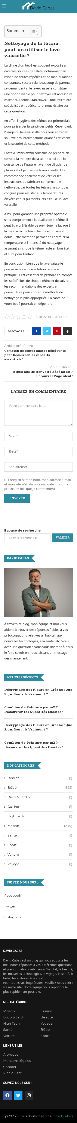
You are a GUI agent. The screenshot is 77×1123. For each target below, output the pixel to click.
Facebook (12, 895)
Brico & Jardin (39, 797)
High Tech (39, 816)
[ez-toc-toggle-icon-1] (32, 31)
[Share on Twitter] (47, 331)
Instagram (12, 917)
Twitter (9, 906)
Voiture (39, 854)
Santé (39, 835)
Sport (39, 845)
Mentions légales (17, 1060)
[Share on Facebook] (36, 331)
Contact (9, 1066)
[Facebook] (7, 1095)
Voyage (39, 864)
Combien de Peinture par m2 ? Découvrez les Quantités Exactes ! (33, 710)
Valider (63, 537)
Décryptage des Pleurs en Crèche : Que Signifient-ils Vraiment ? (38, 692)
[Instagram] (29, 1095)
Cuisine (39, 807)
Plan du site (12, 1073)
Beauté (39, 778)
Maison (39, 826)
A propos (10, 1054)
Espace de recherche (22, 530)
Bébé (39, 788)
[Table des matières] (34, 31)
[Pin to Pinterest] (57, 331)
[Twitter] (18, 1095)
